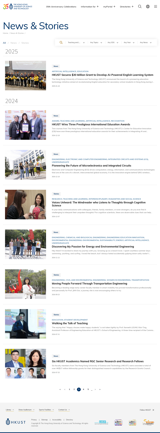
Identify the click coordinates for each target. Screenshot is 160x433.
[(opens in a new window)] (118, 422)
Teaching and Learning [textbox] (76, 42)
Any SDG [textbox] (111, 42)
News (14, 42)
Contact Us (62, 410)
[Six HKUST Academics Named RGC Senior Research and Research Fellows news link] (80, 364)
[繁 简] (147, 6)
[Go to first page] (60, 389)
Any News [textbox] (144, 42)
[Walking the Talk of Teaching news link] (80, 324)
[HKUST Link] (17, 6)
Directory (69, 420)
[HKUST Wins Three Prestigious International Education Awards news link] (80, 125)
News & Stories (17, 33)
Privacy (34, 420)
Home (5, 33)
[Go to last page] (100, 389)
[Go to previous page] (65, 389)
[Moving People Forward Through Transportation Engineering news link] (80, 284)
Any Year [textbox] (127, 42)
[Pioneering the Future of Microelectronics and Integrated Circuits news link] (80, 165)
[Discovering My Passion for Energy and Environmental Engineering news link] (80, 245)
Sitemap (44, 420)
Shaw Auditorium (25, 410)
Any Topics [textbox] (94, 42)
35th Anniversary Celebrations (61, 6)
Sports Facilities (45, 410)
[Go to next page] (95, 389)
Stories (25, 42)
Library (8, 410)
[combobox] (77, 42)
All (4, 42)
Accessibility (56, 420)
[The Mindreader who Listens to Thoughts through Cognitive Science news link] (80, 205)
